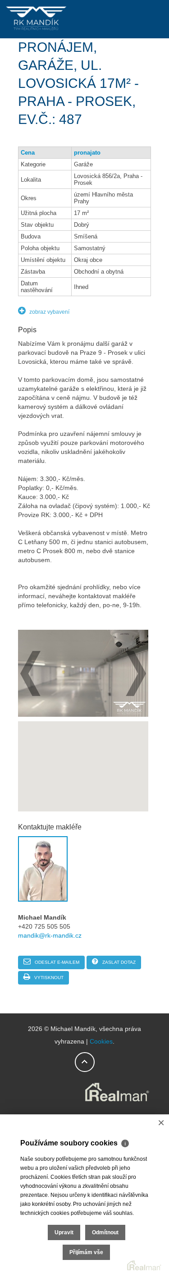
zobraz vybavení (48, 312)
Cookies (101, 1041)
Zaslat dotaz (118, 962)
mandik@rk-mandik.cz (50, 935)
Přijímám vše (86, 1252)
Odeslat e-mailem (56, 962)
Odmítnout (105, 1232)
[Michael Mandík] (36, 30)
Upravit (64, 1232)
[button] (83, 761)
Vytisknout (48, 977)
